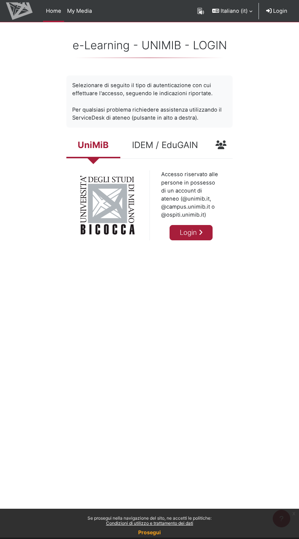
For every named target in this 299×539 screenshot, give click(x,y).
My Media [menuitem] (79, 11)
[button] (232, 11)
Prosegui (149, 532)
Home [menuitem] (53, 11)
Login (279, 11)
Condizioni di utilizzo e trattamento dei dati (149, 523)
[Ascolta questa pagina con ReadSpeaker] (200, 11)
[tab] (93, 145)
